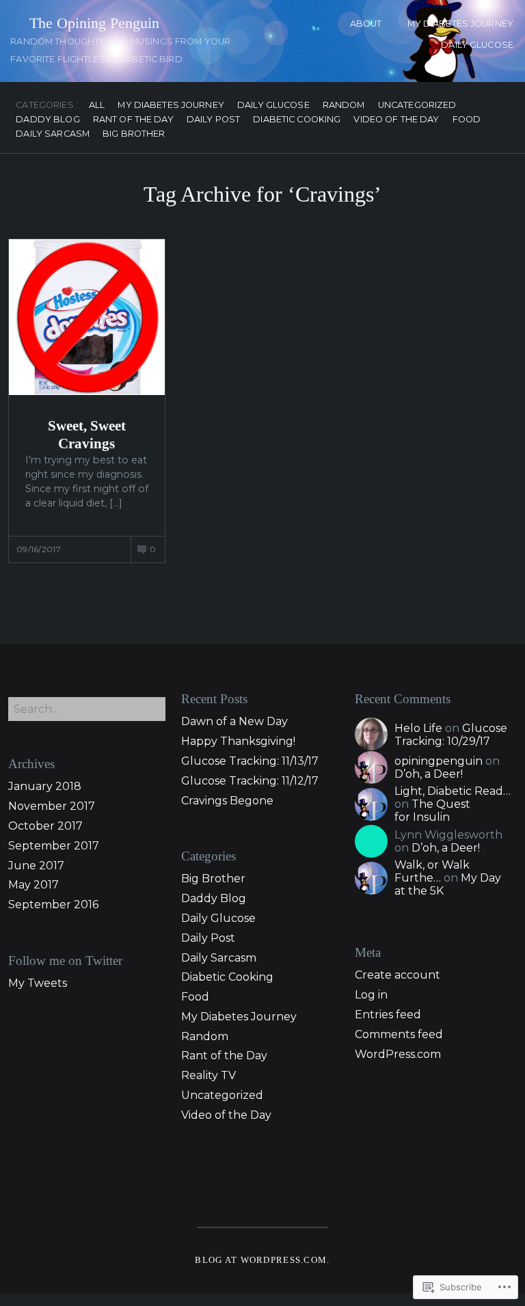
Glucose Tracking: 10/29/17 (450, 735)
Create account (397, 974)
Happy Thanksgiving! (238, 741)
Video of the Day (396, 119)
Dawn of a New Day (234, 721)
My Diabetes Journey (460, 23)
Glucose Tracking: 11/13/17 (250, 760)
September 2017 (53, 845)
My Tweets (37, 983)
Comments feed (399, 1034)
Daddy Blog (47, 119)
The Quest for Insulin (432, 811)
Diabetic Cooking (296, 119)
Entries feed (388, 1014)
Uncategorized (417, 105)
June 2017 (36, 865)
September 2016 (53, 904)
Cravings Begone (227, 800)
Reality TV (208, 1075)
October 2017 (45, 825)
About (366, 23)
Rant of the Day (133, 119)
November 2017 (51, 806)
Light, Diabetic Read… (452, 791)
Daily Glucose (477, 45)
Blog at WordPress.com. (262, 1260)
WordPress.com (398, 1054)
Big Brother (134, 134)
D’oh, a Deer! (428, 773)
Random (344, 105)
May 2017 (33, 884)
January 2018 (44, 786)
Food (467, 119)
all (97, 105)
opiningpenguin (438, 760)
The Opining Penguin (94, 22)
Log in (371, 994)
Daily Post (213, 119)
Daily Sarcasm (53, 134)
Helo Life (418, 728)
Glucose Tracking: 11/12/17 (250, 780)
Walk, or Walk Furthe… (432, 871)
